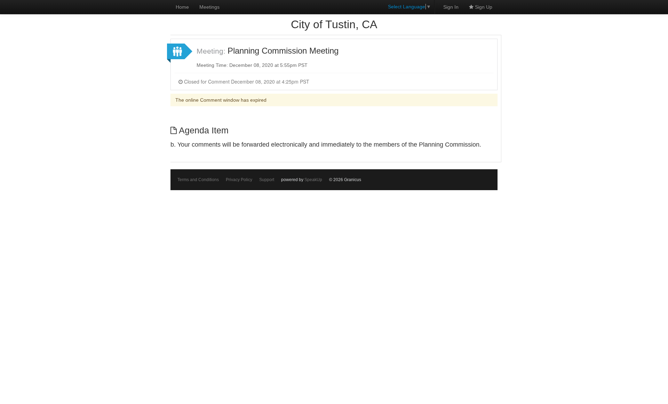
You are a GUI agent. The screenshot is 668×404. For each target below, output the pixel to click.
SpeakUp (313, 179)
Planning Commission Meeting (283, 50)
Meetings (209, 7)
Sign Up (483, 7)
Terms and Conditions (198, 179)
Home (182, 7)
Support (266, 179)
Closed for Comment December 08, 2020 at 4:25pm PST (246, 81)
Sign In (451, 7)
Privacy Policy (239, 179)
